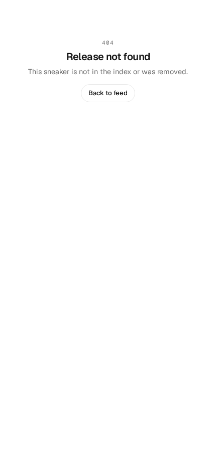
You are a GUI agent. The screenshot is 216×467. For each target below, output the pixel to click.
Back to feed (108, 93)
